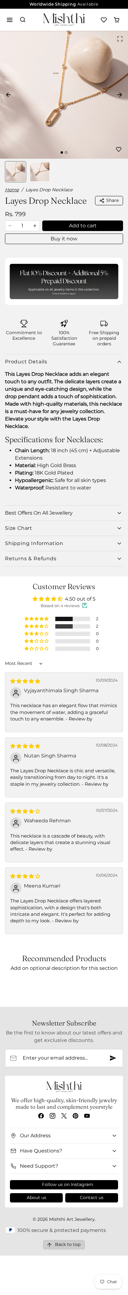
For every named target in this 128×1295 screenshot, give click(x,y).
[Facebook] (41, 1115)
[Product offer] (64, 281)
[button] (9, 19)
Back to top (67, 1244)
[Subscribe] (113, 1058)
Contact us (91, 1197)
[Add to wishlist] (119, 149)
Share (112, 200)
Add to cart (83, 226)
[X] (64, 1115)
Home (12, 190)
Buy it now (64, 239)
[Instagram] (52, 1115)
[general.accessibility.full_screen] (120, 38)
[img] (25, 681)
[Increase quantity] (35, 225)
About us (36, 1197)
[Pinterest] (75, 1115)
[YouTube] (87, 1115)
